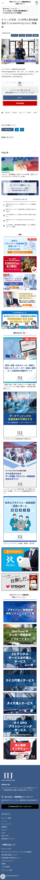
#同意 (35, 112)
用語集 (3, 864)
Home (6, 8)
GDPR (22, 35)
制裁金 (35, 35)
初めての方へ (5, 836)
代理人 (29, 35)
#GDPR (14, 112)
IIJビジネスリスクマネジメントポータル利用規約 (16, 852)
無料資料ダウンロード (8, 839)
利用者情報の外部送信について (10, 858)
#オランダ (22, 112)
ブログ (3, 833)
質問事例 (4, 827)
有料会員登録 (20, 103)
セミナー (4, 830)
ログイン (20, 97)
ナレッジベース (6, 824)
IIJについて (5, 849)
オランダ (14, 35)
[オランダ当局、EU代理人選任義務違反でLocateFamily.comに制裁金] (22, 129)
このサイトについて (7, 861)
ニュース (14, 8)
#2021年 (7, 112)
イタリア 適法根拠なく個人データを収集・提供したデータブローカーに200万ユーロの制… (19, 175)
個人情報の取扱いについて (9, 855)
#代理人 (29, 112)
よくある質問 (5, 867)
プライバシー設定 (6, 870)
